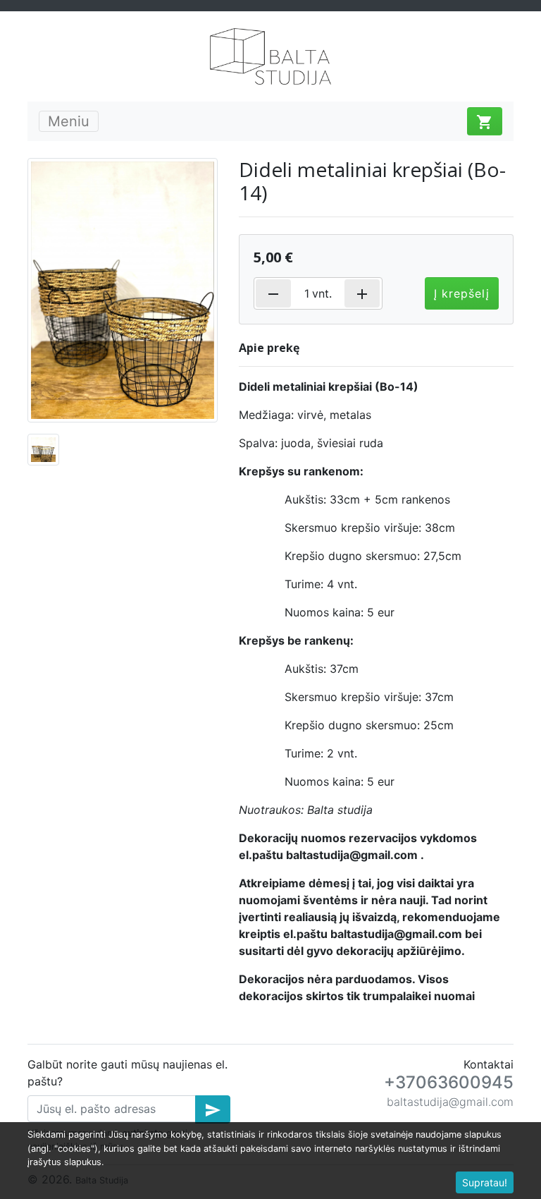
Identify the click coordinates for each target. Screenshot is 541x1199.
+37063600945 (449, 1082)
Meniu (68, 121)
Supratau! (484, 1182)
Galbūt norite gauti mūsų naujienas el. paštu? (127, 1072)
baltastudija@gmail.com (450, 1102)
